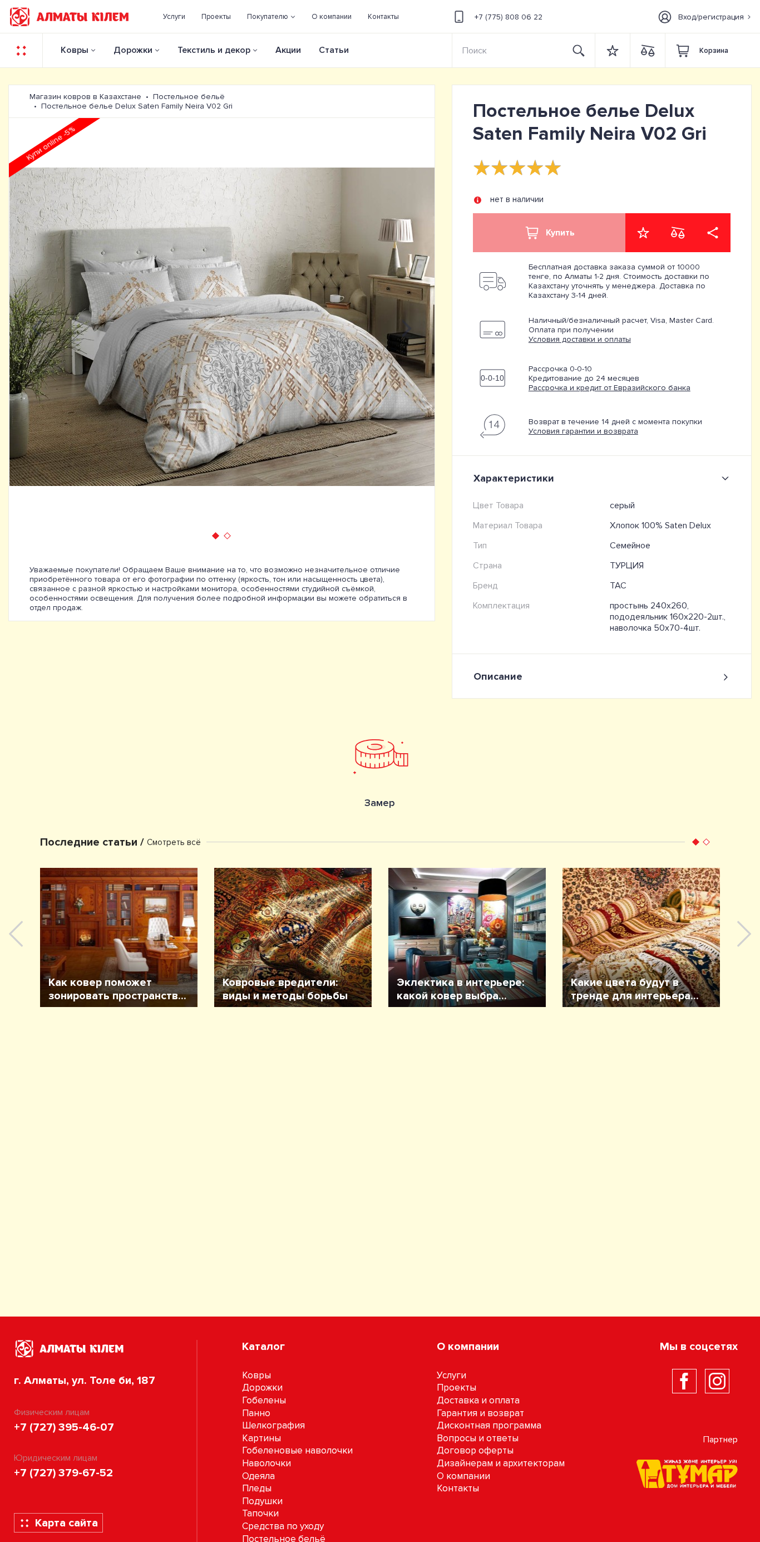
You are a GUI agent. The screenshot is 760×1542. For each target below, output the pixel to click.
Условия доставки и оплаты (580, 339)
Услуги (451, 1375)
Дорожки (132, 50)
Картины (261, 1438)
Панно (256, 1413)
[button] (271, 17)
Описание (497, 676)
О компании (463, 1476)
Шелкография (273, 1425)
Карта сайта (66, 1523)
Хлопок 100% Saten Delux (660, 525)
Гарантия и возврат (480, 1413)
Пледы (257, 1488)
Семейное (630, 545)
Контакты (458, 1488)
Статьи (334, 50)
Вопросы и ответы (478, 1438)
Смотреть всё (174, 842)
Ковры (74, 50)
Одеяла (258, 1476)
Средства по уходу (283, 1526)
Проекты (456, 1387)
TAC (618, 585)
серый (622, 505)
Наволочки (266, 1463)
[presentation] (37, 327)
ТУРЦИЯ (627, 565)
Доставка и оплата (478, 1400)
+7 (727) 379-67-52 (63, 1473)
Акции (288, 50)
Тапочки (260, 1513)
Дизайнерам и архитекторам (501, 1463)
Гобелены (264, 1400)
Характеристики (513, 478)
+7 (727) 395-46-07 (64, 1427)
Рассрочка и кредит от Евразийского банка (609, 387)
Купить (560, 232)
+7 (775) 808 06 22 (508, 17)
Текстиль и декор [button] (213, 50)
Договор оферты (475, 1450)
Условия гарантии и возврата (583, 431)
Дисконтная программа (489, 1425)
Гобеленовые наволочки (297, 1450)
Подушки (262, 1501)
